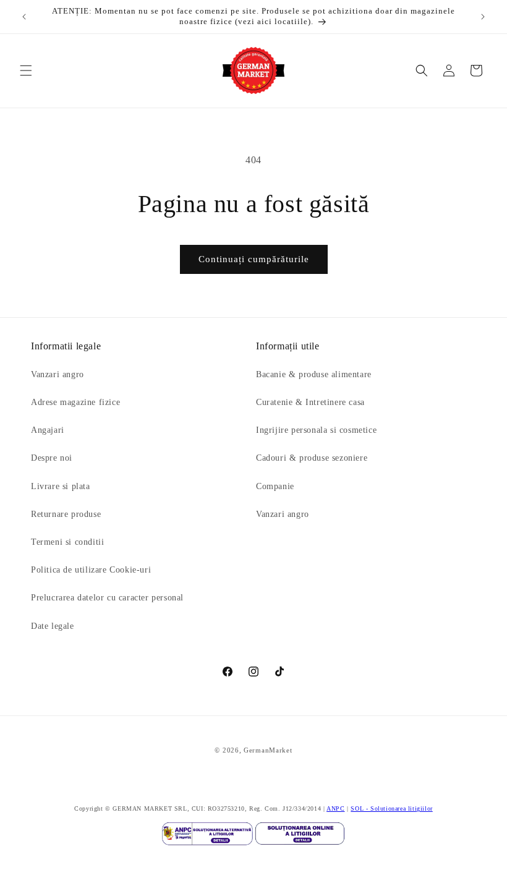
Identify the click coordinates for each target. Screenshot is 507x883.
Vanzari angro (57, 374)
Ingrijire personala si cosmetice (316, 430)
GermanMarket (268, 750)
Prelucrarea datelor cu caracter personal (107, 597)
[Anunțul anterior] (24, 16)
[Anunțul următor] (482, 16)
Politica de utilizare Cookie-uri (91, 569)
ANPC (335, 808)
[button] (26, 70)
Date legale (52, 626)
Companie (275, 486)
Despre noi (51, 458)
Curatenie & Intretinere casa (310, 402)
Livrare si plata (60, 486)
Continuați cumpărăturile (253, 259)
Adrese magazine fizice (75, 402)
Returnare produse (66, 514)
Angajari (47, 430)
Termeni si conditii (67, 542)
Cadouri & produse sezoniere (311, 458)
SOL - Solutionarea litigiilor (391, 808)
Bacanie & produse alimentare (314, 374)
